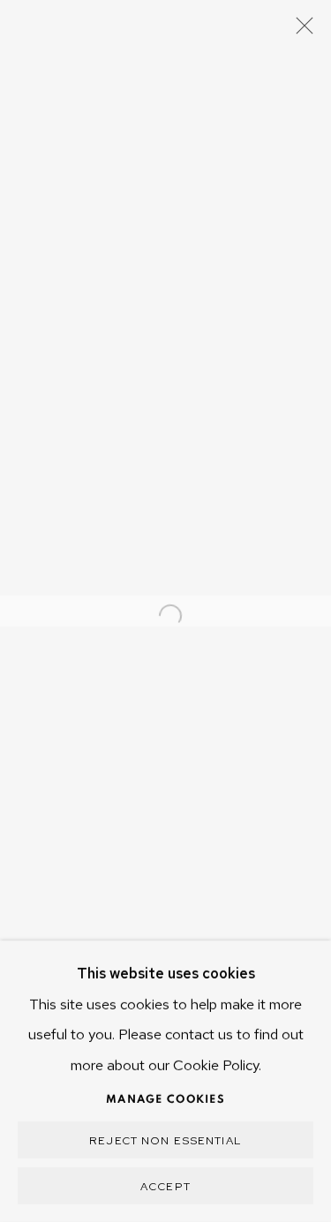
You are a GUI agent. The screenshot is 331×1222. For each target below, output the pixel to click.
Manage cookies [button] (165, 1100)
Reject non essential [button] (165, 1140)
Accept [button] (165, 1186)
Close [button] (300, 31)
